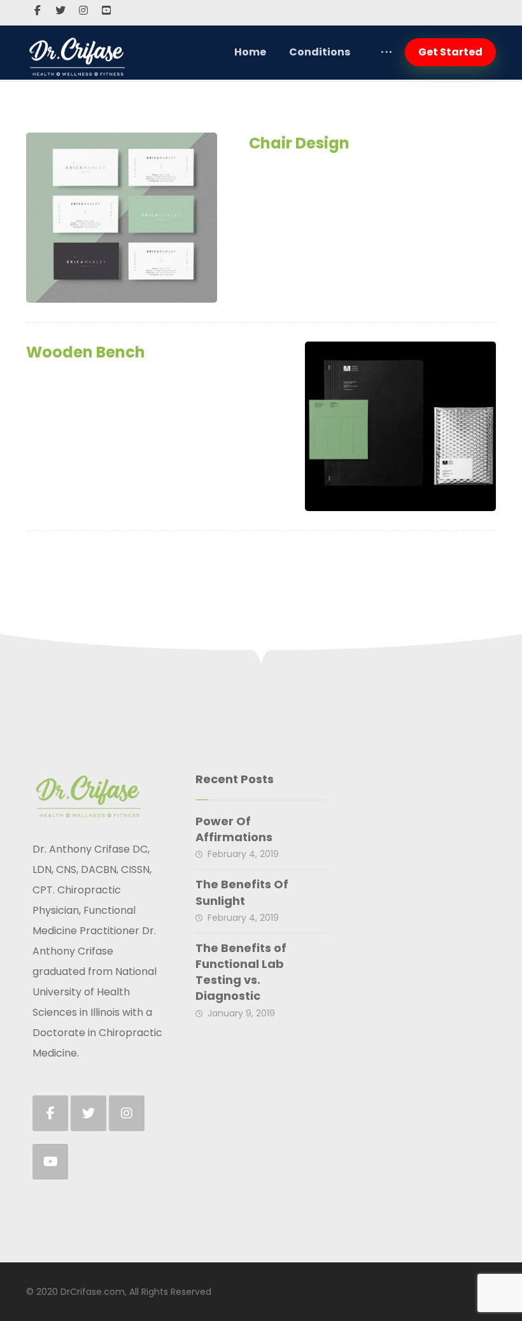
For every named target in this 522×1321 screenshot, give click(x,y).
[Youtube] (106, 10)
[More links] (386, 52)
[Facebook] (37, 10)
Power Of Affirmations (233, 829)
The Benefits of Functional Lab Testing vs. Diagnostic (240, 972)
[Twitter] (60, 10)
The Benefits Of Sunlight (241, 892)
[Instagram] (83, 10)
